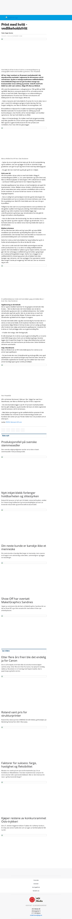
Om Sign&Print (36, 887)
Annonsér (36, 883)
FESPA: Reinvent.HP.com (14, 422)
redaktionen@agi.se (36, 915)
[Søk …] (69, 17)
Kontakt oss (36, 890)
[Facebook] (34, 872)
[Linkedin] (38, 872)
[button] (66, 17)
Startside (35, 880)
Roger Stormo (9, 33)
